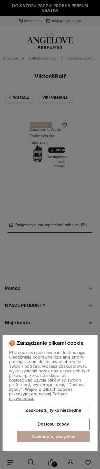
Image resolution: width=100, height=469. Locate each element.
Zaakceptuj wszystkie (53, 436)
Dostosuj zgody (53, 424)
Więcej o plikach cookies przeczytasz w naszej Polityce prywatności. (41, 394)
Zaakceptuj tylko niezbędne (53, 410)
